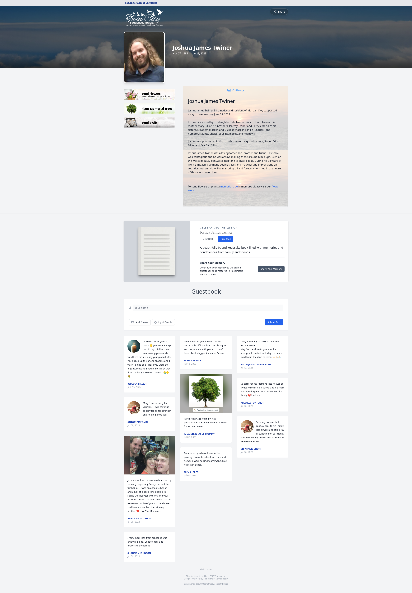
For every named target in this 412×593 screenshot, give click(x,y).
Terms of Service (214, 578)
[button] (149, 455)
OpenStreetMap (209, 584)
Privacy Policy (197, 578)
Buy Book (226, 238)
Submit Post (273, 322)
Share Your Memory (271, 268)
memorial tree (229, 186)
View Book (208, 238)
